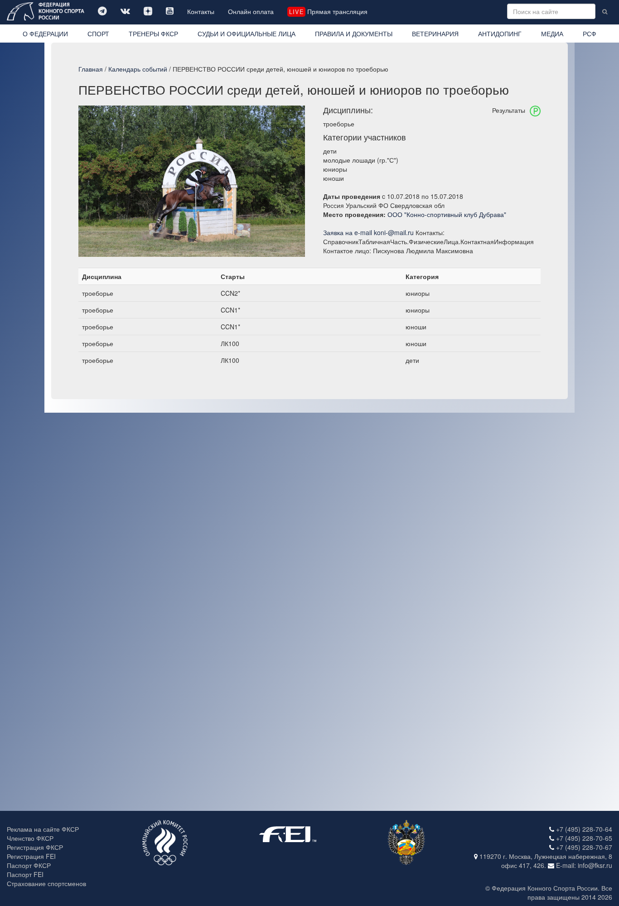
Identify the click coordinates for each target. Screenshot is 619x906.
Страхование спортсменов (46, 883)
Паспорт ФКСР (29, 865)
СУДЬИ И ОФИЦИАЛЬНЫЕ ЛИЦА (246, 33)
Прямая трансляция (328, 11)
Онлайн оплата (251, 11)
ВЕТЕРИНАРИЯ (435, 33)
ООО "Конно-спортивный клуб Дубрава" (446, 214)
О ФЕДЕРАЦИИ (45, 33)
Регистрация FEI (31, 856)
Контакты (200, 11)
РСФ (589, 33)
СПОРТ (98, 33)
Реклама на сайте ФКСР (43, 829)
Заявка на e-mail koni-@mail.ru (368, 232)
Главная (90, 68)
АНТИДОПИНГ (500, 33)
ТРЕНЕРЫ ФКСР (153, 33)
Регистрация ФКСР (35, 847)
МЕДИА (552, 33)
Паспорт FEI (25, 874)
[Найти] (604, 11)
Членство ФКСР (30, 838)
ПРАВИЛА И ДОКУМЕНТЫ (353, 33)
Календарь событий (137, 68)
